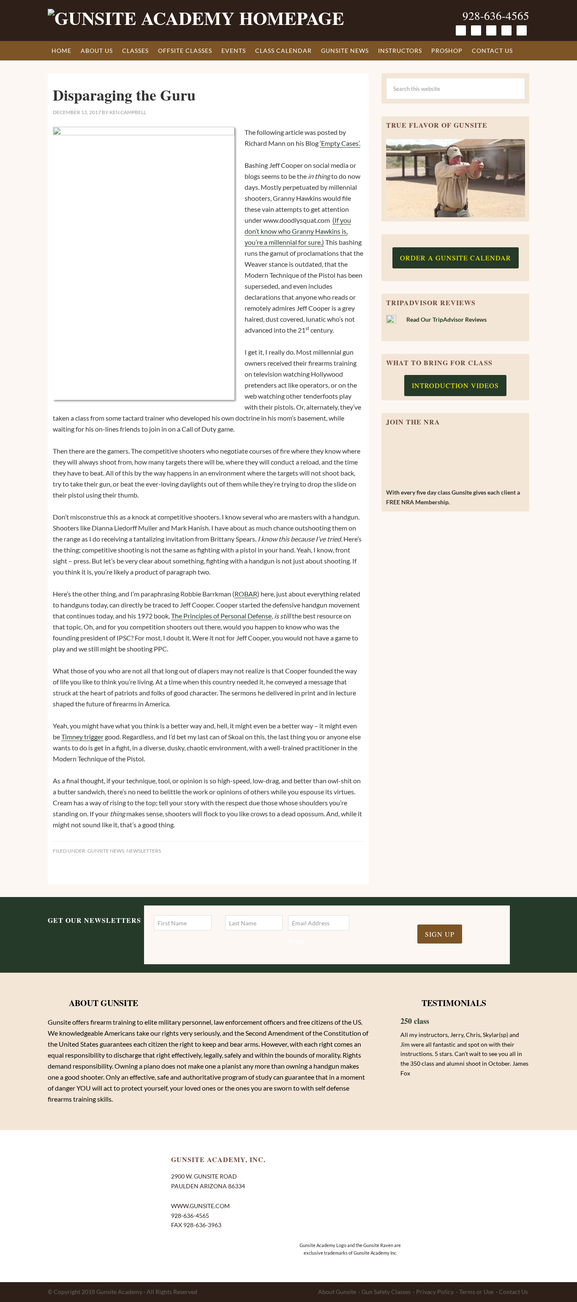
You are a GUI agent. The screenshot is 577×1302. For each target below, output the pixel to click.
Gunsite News (105, 851)
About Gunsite (337, 1291)
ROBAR (245, 594)
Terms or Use (476, 1291)
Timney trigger (82, 737)
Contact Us (513, 1291)
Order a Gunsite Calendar (455, 257)
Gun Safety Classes (386, 1291)
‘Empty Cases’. (340, 143)
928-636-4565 (496, 15)
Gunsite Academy (119, 1291)
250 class (414, 1020)
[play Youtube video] (455, 178)
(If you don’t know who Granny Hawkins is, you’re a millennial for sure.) (298, 231)
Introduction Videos (455, 385)
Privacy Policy (435, 1291)
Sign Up (440, 934)
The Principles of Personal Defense (221, 616)
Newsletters (143, 851)
